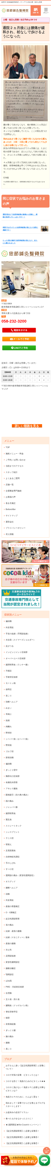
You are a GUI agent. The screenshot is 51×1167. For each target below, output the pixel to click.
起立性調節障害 (13, 919)
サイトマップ (12, 516)
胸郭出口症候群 (13, 776)
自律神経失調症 (13, 857)
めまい (9, 708)
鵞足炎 (9, 819)
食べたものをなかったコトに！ (19, 1119)
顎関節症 (10, 974)
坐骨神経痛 (11, 1024)
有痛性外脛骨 (12, 782)
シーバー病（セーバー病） (17, 739)
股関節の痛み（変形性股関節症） (20, 875)
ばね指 (9, 981)
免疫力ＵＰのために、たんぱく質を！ (22, 1097)
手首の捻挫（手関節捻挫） (17, 634)
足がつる (10, 646)
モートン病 (11, 683)
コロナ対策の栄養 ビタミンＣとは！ (22, 1075)
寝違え (9, 844)
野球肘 (9, 733)
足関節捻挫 (11, 956)
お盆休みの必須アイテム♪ (17, 1112)
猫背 (8, 1018)
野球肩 (9, 745)
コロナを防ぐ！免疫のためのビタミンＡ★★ (25, 1081)
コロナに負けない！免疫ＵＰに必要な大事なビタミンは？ (25, 1089)
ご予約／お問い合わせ (16, 460)
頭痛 (8, 894)
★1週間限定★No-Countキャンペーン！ (23, 1125)
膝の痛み (10, 1036)
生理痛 (9, 993)
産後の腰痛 (11, 943)
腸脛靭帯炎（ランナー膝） (17, 665)
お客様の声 (11, 497)
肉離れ (9, 726)
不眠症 (9, 671)
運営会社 (10, 522)
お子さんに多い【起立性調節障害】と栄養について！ (25, 1067)
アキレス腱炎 (12, 788)
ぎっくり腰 (11, 1030)
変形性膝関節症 (13, 962)
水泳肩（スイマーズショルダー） (20, 640)
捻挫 (8, 720)
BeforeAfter (11, 509)
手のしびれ (11, 863)
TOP (8, 447)
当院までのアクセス (15, 466)
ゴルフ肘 (10, 751)
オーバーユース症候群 (16, 658)
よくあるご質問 (13, 478)
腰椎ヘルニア (12, 888)
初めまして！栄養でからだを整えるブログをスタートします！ (25, 1104)
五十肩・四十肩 (13, 999)
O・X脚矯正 (11, 912)
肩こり (9, 1049)
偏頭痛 (9, 621)
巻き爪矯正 (11, 503)
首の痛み (10, 925)
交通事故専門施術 (14, 491)
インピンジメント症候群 (16, 652)
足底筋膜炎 (11, 850)
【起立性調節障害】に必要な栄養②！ (22, 1143)
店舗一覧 (10, 485)
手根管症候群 (12, 677)
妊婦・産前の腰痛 (14, 931)
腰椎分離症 (11, 968)
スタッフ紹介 (12, 472)
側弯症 (9, 689)
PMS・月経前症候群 (15, 987)
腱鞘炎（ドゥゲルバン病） (17, 1005)
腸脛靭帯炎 (11, 813)
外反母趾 (10, 627)
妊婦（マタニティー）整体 (17, 937)
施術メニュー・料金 (15, 454)
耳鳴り (9, 714)
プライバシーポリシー (16, 528)
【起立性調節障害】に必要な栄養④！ (22, 1131)
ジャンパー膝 (12, 807)
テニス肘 (10, 838)
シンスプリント (13, 832)
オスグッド (11, 881)
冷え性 (9, 950)
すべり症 (10, 869)
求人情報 (10, 534)
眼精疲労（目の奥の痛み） (17, 795)
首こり (9, 696)
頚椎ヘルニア (12, 702)
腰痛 (8, 1043)
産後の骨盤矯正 (13, 906)
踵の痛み (10, 801)
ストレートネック (14, 826)
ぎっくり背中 (12, 770)
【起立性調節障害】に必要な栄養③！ (22, 1137)
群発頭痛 (10, 757)
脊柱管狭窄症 (12, 1012)
